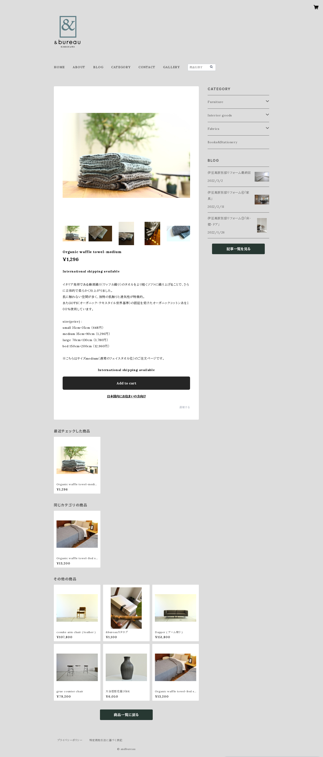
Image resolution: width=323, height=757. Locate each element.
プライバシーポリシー (69, 740)
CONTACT (146, 67)
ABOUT (79, 67)
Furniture (215, 102)
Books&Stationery (222, 142)
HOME (59, 67)
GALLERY (171, 67)
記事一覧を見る (238, 249)
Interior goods (220, 115)
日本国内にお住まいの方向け (126, 396)
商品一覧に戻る (126, 715)
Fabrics (214, 129)
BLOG (98, 67)
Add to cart (126, 383)
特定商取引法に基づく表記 (105, 740)
